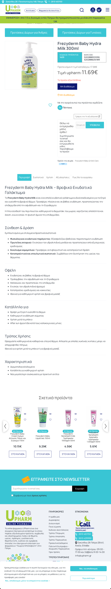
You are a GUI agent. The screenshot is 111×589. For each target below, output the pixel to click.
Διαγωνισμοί (54, 523)
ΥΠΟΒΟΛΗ (95, 125)
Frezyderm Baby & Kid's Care (87, 161)
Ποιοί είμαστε (55, 526)
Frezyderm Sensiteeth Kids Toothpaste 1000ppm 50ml (68, 437)
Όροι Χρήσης (54, 552)
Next (105, 426)
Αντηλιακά (30, 10)
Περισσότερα (88, 578)
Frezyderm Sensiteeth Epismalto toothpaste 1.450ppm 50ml (93, 437)
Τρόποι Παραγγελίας (58, 539)
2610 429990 (85, 538)
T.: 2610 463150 (55, 1)
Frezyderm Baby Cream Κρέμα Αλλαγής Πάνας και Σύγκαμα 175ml (17, 437)
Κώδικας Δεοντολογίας (59, 530)
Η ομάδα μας (54, 516)
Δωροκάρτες (54, 520)
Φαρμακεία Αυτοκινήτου (49, 10)
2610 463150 (85, 534)
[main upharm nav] (107, 9)
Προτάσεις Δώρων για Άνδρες (29, 32)
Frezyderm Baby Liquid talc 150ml (43, 437)
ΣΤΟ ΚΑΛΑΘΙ (17, 454)
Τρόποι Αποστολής (57, 536)
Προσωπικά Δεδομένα (58, 543)
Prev (6, 426)
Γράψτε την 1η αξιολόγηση (86, 116)
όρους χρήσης (39, 495)
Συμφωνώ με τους (30, 495)
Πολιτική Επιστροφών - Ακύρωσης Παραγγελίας (59, 547)
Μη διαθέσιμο (67, 86)
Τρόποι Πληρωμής (57, 533)
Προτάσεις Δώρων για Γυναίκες (81, 32)
